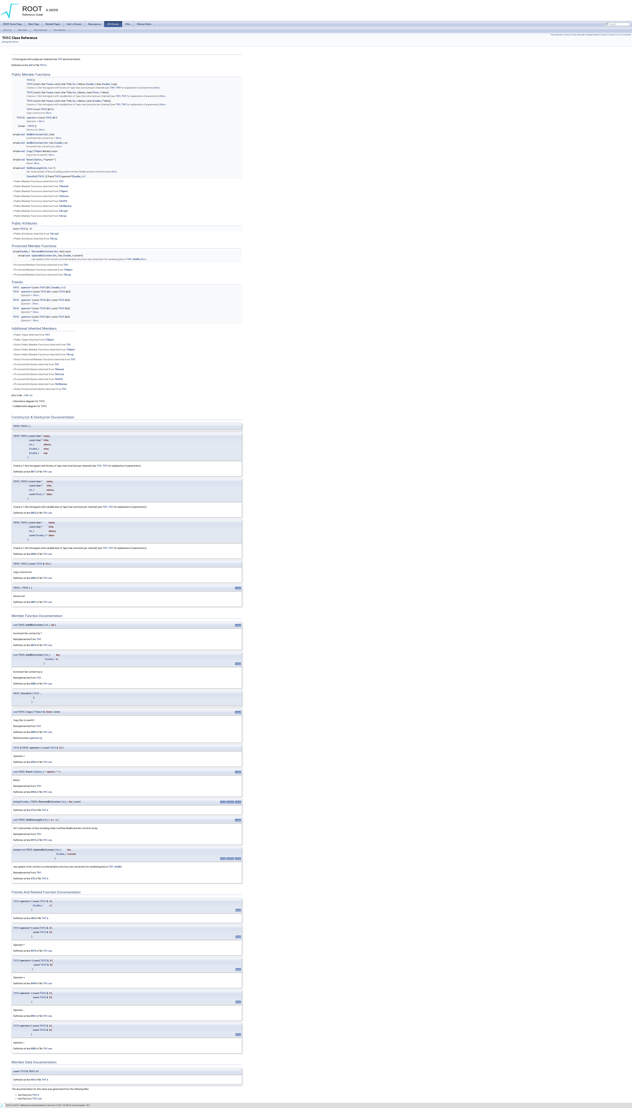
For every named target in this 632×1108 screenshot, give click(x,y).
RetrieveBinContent (42, 251)
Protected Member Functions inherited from (41, 265)
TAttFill (63, 201)
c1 (84, 176)
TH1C (29, 80)
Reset (29, 159)
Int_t (75, 84)
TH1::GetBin (133, 259)
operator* (26, 287)
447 (31, 65)
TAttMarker (65, 206)
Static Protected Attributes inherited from (40, 389)
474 (33, 810)
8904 (33, 792)
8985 (33, 1048)
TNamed (63, 186)
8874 (33, 645)
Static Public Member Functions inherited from (42, 344)
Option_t (39, 159)
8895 (33, 732)
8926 (33, 762)
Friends (612, 35)
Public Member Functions (560, 35)
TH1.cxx (47, 471)
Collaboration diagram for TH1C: (30, 406)
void (22, 134)
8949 (33, 983)
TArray (62, 216)
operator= (32, 117)
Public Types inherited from (32, 334)
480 (33, 918)
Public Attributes (578, 35)
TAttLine (63, 196)
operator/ (26, 317)
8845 (33, 554)
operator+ (26, 291)
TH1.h (43, 65)
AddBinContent (34, 134)
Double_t (91, 84)
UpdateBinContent (42, 255)
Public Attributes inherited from (36, 233)
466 (33, 1079)
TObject (37, 151)
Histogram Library (10, 42)
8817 (33, 471)
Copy (29, 151)
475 (33, 878)
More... (157, 87)
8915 (33, 840)
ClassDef (31, 176)
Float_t (97, 92)
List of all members (623, 35)
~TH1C (30, 126)
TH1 (60, 59)
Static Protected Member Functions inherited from (44, 359)
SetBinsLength (34, 168)
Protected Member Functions (597, 35)
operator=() (35, 738)
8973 (33, 951)
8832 (33, 513)
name (50, 84)
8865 (33, 578)
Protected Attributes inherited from (36, 364)
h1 (55, 117)
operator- (26, 300)
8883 (33, 683)
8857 (33, 602)
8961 (33, 1016)
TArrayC (63, 211)
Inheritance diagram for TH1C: (29, 401)
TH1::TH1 (115, 87)
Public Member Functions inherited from (39, 181)
